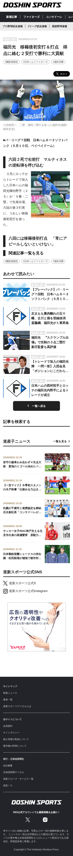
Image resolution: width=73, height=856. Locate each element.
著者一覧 (7, 699)
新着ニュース (10, 693)
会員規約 (7, 726)
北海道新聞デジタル (13, 772)
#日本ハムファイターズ (35, 62)
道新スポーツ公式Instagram (28, 591)
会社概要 (7, 765)
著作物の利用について (14, 746)
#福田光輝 (58, 62)
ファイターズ (31, 16)
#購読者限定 (11, 62)
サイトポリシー (11, 732)
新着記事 (11, 16)
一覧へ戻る (39, 405)
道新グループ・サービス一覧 (18, 779)
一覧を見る (60, 441)
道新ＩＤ (7, 785)
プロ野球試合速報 (13, 26)
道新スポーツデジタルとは (17, 706)
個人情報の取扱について (16, 739)
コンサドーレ (54, 16)
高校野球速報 (59, 26)
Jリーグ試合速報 (37, 26)
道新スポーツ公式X (22, 583)
